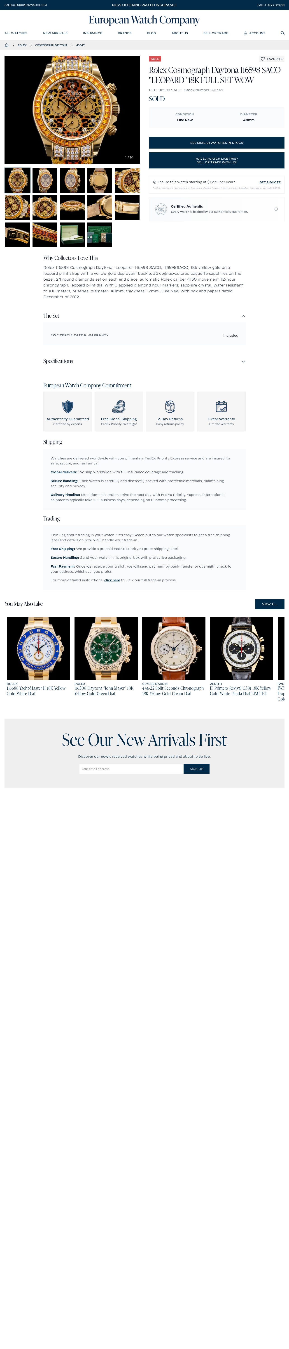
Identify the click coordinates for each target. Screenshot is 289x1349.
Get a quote (270, 182)
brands (124, 33)
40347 (80, 45)
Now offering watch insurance (144, 5)
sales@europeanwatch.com (26, 5)
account (257, 33)
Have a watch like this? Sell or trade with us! (217, 160)
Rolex (22, 45)
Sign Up (196, 768)
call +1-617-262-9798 (270, 5)
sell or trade (215, 33)
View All (269, 604)
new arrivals (55, 33)
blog (151, 33)
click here (112, 580)
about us (180, 33)
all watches (16, 33)
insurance (92, 33)
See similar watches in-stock (216, 142)
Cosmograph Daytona (51, 45)
